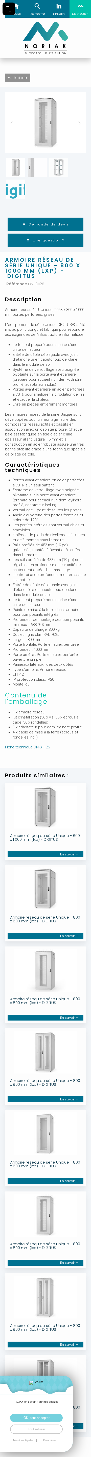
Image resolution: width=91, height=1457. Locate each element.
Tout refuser (36, 1429)
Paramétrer (50, 1440)
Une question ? (49, 240)
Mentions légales (23, 1440)
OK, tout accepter (37, 1418)
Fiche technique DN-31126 (27, 747)
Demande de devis (49, 224)
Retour (21, 77)
